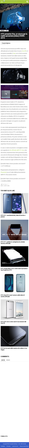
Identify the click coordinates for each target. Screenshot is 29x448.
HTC (2, 185)
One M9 (24, 51)
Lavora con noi (15, 446)
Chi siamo (9, 446)
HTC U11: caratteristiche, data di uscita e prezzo (13, 216)
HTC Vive (7, 185)
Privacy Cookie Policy (24, 446)
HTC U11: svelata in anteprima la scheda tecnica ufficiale (13, 242)
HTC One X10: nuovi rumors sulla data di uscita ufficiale (13, 295)
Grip (14, 53)
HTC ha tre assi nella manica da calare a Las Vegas (14, 348)
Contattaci (3, 446)
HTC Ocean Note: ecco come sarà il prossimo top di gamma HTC (14, 269)
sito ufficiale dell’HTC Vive (16, 150)
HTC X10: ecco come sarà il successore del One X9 (13, 322)
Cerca (27, 1)
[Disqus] (14, 379)
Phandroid (3, 172)
